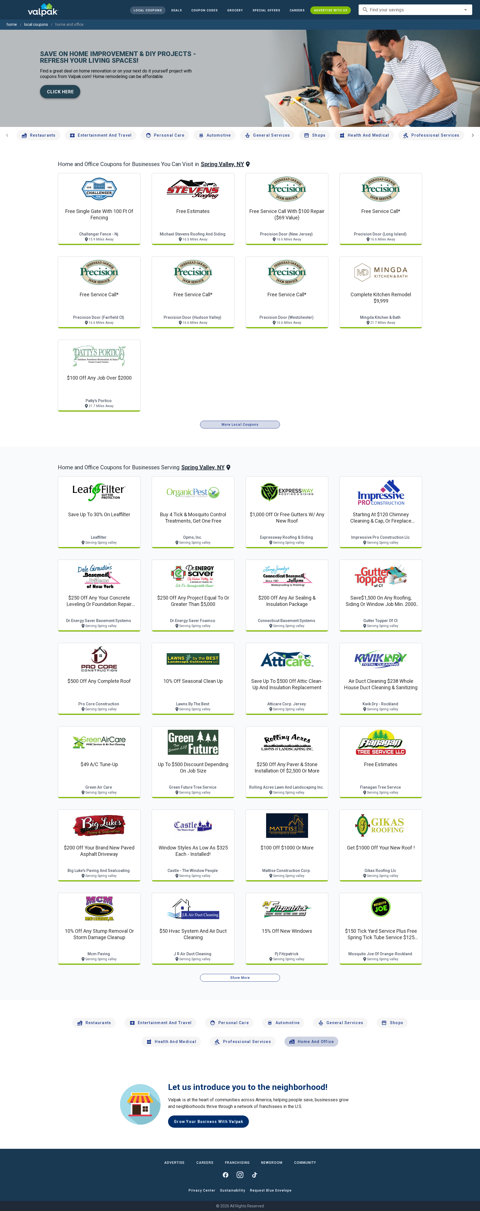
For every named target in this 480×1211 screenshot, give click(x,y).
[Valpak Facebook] (226, 1175)
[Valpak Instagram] (240, 1175)
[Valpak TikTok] (254, 1175)
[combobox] (415, 9)
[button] (266, 10)
